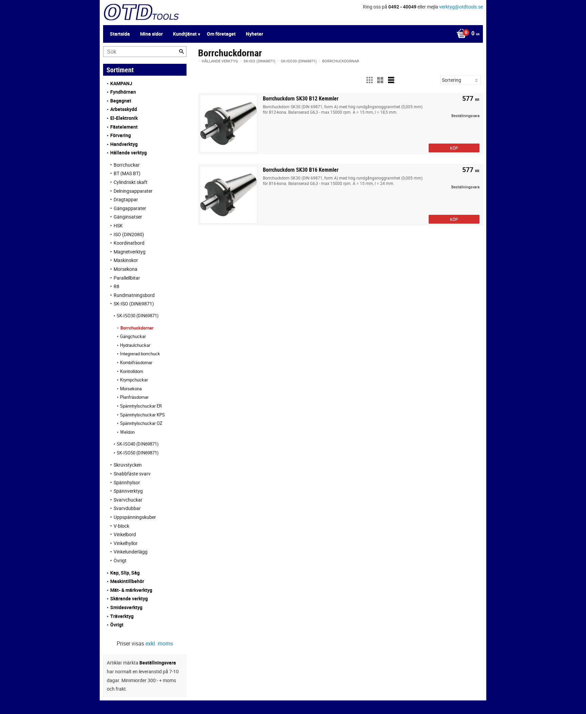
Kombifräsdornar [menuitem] (136, 362)
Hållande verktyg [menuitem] (128, 152)
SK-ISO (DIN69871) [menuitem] (134, 303)
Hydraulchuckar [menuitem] (135, 345)
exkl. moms (159, 643)
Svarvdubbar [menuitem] (127, 508)
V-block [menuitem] (121, 526)
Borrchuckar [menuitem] (127, 165)
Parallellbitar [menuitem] (127, 278)
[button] (369, 80)
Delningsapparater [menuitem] (133, 191)
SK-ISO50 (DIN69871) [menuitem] (138, 453)
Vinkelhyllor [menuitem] (126, 543)
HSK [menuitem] (118, 225)
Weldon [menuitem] (127, 432)
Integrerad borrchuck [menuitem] (140, 354)
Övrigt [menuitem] (120, 560)
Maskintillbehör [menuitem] (127, 581)
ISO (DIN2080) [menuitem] (129, 234)
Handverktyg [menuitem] (124, 144)
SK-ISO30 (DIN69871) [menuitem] (138, 316)
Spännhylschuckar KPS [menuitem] (142, 415)
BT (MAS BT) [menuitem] (127, 173)
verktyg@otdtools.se (461, 6)
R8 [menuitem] (116, 286)
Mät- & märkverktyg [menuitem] (131, 590)
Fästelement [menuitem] (124, 127)
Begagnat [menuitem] (120, 100)
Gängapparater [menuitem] (130, 208)
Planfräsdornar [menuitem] (134, 397)
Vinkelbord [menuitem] (125, 534)
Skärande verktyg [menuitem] (129, 598)
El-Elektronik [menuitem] (124, 118)
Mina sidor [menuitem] (151, 34)
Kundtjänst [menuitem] (185, 34)
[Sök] (181, 51)
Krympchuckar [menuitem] (134, 380)
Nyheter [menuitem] (254, 34)
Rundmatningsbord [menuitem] (134, 295)
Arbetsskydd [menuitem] (123, 109)
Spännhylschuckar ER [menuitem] (141, 406)
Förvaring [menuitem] (120, 135)
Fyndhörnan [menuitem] (123, 92)
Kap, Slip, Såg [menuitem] (125, 572)
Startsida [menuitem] (120, 34)
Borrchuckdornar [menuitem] (137, 328)
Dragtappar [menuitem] (126, 199)
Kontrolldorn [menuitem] (131, 371)
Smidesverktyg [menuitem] (126, 607)
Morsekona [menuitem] (125, 269)
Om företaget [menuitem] (221, 34)
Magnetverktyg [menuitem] (129, 251)
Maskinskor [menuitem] (126, 260)
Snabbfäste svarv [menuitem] (132, 473)
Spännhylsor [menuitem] (127, 482)
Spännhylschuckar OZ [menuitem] (141, 423)
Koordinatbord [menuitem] (129, 243)
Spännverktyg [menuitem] (128, 491)
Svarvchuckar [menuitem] (128, 499)
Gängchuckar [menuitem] (133, 336)
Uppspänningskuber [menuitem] (135, 517)
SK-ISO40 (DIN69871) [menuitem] (138, 444)
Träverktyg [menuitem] (122, 616)
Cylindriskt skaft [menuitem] (131, 182)
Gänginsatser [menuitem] (128, 216)
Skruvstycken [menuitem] (128, 465)
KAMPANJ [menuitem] (121, 83)
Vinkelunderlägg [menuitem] (131, 551)
